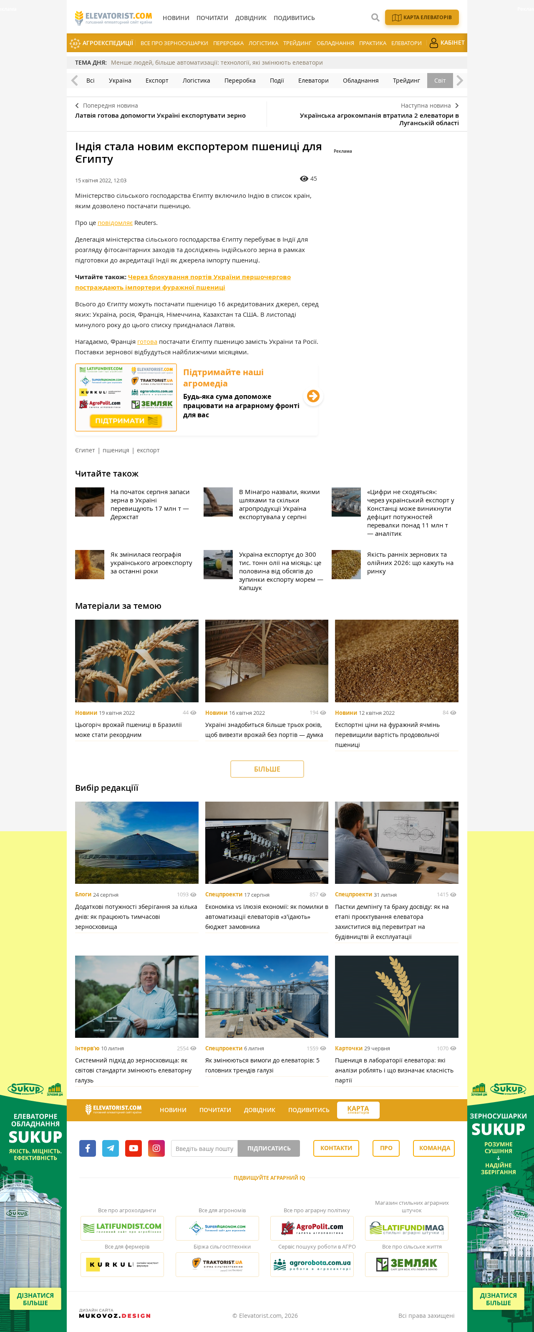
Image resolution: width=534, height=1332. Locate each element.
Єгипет (85, 450)
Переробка (228, 43)
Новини (86, 712)
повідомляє (115, 222)
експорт (148, 450)
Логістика (263, 43)
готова (147, 341)
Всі (90, 80)
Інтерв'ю (87, 1048)
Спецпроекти (223, 894)
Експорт (157, 80)
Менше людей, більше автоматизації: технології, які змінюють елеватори (217, 62)
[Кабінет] (387, 1110)
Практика (372, 43)
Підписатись (269, 1148)
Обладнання (335, 43)
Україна (120, 80)
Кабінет (452, 42)
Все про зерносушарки (174, 43)
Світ (440, 80)
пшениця (116, 450)
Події (277, 80)
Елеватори (406, 43)
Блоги (83, 894)
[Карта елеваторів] (358, 1110)
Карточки (349, 1048)
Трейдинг (297, 43)
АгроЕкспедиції (107, 43)
